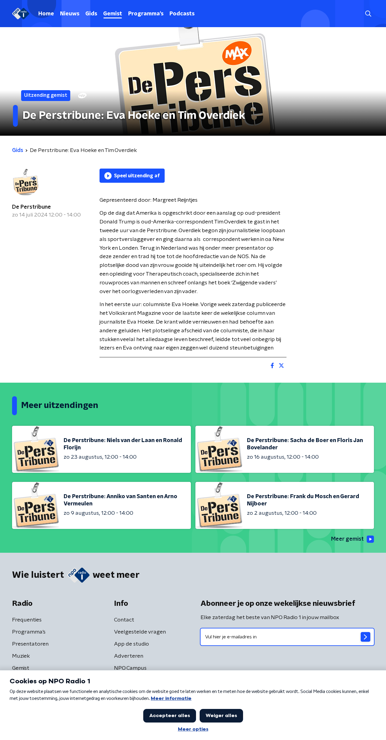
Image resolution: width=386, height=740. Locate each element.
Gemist (112, 14)
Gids (91, 14)
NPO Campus (130, 668)
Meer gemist (347, 539)
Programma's (145, 14)
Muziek (21, 656)
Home (46, 14)
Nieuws (69, 14)
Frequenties (27, 620)
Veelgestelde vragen (140, 632)
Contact (124, 620)
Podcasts (182, 14)
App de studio (131, 644)
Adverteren (128, 656)
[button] (368, 13)
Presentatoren (30, 644)
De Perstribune (31, 207)
